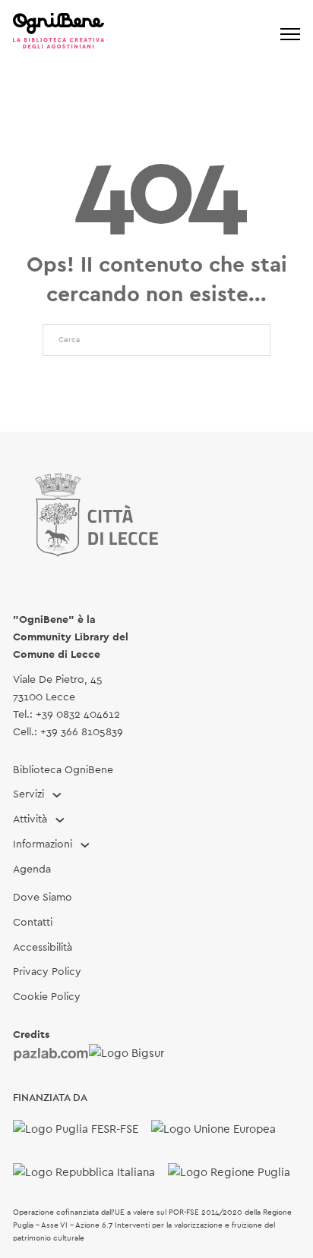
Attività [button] (30, 819)
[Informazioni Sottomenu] (85, 845)
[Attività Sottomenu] (60, 820)
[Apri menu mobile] (290, 34)
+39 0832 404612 (78, 714)
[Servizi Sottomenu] (57, 795)
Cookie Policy (47, 997)
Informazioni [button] (42, 844)
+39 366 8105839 (81, 732)
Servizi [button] (28, 794)
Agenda (32, 869)
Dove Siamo (42, 897)
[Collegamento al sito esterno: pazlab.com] (51, 1054)
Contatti (32, 922)
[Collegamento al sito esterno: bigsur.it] (127, 1054)
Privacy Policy (47, 972)
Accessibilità (42, 947)
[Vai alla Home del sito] (58, 34)
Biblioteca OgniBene (63, 770)
